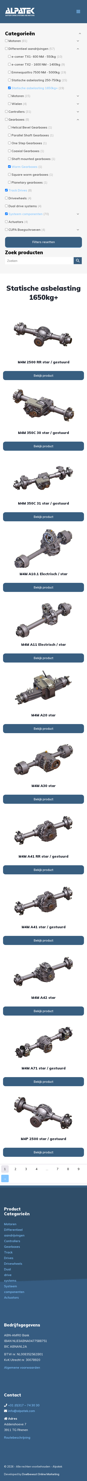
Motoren (10, 1224)
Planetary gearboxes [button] (29, 182)
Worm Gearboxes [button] (27, 167)
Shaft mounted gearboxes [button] (33, 159)
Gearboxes (12, 1247)
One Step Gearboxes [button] (29, 143)
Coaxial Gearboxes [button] (28, 151)
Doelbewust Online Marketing (40, 1474)
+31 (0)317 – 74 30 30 (23, 1405)
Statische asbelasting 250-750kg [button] (39, 80)
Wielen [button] (19, 104)
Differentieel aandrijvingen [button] (31, 49)
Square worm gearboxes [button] (32, 175)
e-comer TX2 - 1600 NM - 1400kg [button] (38, 64)
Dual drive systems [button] (24, 206)
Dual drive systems (10, 1274)
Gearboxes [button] (18, 119)
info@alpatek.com (21, 1411)
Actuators (11, 1297)
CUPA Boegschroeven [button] (26, 230)
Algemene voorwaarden (22, 1367)
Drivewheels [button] (19, 198)
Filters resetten (43, 242)
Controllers (12, 1241)
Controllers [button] (19, 112)
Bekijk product (43, 375)
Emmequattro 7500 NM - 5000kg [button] (39, 72)
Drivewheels (13, 1264)
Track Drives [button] (20, 190)
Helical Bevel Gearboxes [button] (32, 127)
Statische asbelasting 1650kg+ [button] (38, 88)
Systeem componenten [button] (28, 214)
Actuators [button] (18, 222)
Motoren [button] (17, 41)
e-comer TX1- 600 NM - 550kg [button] (37, 57)
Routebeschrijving (17, 1437)
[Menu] (78, 11)
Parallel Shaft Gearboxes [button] (33, 135)
